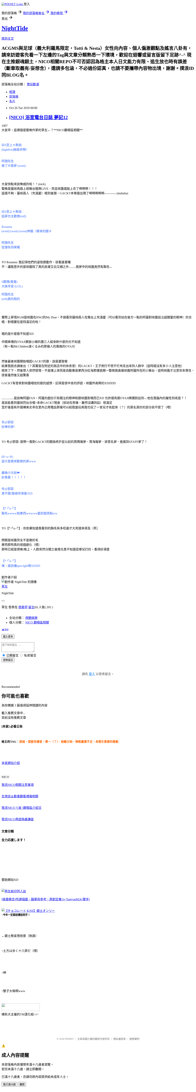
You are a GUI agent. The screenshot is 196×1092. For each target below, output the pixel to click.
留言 (31, 607)
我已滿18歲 (9, 1084)
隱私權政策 (119, 1038)
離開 (22, 1084)
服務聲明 (134, 1038)
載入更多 (8, 636)
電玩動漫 (33, 84)
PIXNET (69, 1038)
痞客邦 (23, 607)
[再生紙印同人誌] (14, 891)
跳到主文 (8, 38)
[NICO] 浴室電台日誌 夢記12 (38, 117)
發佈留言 (8, 660)
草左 (5, 586)
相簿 (12, 92)
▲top (5, 629)
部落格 (13, 96)
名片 (12, 101)
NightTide (15, 28)
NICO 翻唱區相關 (37, 622)
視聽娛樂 (31, 618)
